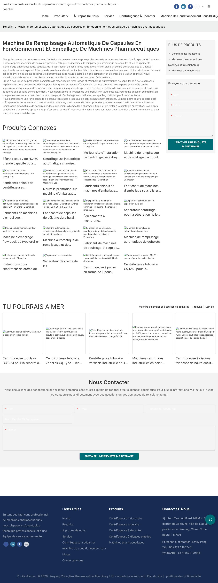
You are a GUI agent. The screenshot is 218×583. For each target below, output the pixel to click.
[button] (217, 16)
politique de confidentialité (183, 576)
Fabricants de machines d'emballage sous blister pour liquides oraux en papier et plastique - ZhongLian (141, 188)
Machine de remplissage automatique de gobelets (142, 239)
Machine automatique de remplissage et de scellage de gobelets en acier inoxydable (61, 242)
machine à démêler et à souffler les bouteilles (164, 306)
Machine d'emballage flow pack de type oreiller (21, 239)
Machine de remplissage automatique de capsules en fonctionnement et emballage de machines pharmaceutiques (91, 26)
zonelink (8, 26)
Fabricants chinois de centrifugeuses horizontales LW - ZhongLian (18, 185)
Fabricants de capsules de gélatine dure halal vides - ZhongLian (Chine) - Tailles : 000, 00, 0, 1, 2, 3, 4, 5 (59, 215)
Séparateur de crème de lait (60, 263)
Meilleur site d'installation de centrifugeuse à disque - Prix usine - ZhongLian (101, 155)
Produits (197, 306)
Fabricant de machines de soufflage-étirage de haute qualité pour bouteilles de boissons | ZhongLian (100, 245)
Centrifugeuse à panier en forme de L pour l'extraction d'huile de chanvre (99, 270)
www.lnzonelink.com (130, 576)
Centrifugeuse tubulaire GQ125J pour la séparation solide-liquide (141, 266)
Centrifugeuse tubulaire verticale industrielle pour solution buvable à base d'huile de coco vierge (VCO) (107, 361)
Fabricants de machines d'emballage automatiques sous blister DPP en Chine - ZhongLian (21, 215)
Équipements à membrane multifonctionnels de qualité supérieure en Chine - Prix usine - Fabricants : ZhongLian (100, 218)
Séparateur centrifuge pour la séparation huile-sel (141, 212)
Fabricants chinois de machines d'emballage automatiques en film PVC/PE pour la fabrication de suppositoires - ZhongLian (99, 188)
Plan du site (154, 576)
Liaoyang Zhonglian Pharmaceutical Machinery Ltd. (81, 576)
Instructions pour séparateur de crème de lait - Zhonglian (20, 266)
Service (209, 306)
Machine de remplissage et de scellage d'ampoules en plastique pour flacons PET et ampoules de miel (142, 155)
